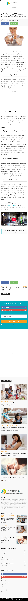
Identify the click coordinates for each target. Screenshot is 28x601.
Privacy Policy (15, 324)
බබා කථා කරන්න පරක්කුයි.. (7, 403)
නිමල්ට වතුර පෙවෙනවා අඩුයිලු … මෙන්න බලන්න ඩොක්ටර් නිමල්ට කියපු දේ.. (7, 289)
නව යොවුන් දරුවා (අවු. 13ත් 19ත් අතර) (9, 425)
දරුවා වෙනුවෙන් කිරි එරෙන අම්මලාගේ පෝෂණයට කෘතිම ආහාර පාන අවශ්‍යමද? (13, 478)
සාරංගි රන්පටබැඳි (6, 455)
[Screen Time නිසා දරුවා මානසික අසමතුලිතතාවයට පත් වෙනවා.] (14, 416)
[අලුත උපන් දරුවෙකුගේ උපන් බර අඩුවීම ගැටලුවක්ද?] (14, 442)
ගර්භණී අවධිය (4, 451)
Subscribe (23, 310)
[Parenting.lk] (2, 20)
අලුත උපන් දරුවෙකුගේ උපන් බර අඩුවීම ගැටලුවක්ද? (13, 453)
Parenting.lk (8, 20)
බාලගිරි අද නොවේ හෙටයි (21, 287)
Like (25, 307)
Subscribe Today (14, 321)
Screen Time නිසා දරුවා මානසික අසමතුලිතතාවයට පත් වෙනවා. (13, 428)
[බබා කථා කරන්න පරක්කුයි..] (14, 392)
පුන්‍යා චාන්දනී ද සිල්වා (7, 404)
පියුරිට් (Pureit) (12, 205)
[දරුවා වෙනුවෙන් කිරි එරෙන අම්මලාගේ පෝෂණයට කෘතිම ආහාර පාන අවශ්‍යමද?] (14, 466)
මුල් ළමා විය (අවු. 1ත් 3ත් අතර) (7, 401)
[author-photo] (2, 405)
